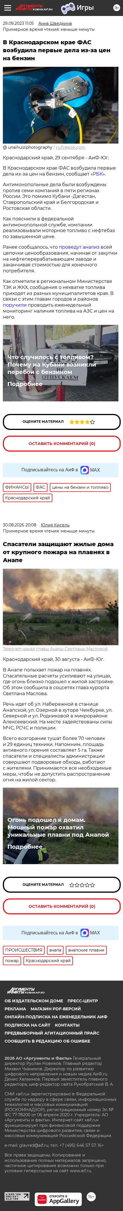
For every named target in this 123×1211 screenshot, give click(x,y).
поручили (15, 305)
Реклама (15, 1008)
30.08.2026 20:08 (19, 525)
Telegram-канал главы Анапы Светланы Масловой (55, 648)
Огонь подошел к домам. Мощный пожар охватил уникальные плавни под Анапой (58, 827)
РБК (98, 174)
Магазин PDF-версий (56, 1008)
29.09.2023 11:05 (18, 23)
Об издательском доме (34, 1000)
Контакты (67, 1025)
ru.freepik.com (70, 147)
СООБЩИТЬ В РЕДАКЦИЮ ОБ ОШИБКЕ (47, 1041)
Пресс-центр (83, 1000)
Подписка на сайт (27, 1025)
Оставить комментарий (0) (62, 443)
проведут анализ (80, 247)
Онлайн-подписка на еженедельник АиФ (56, 1016)
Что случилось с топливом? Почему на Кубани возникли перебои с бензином (51, 364)
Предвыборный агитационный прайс (52, 1033)
